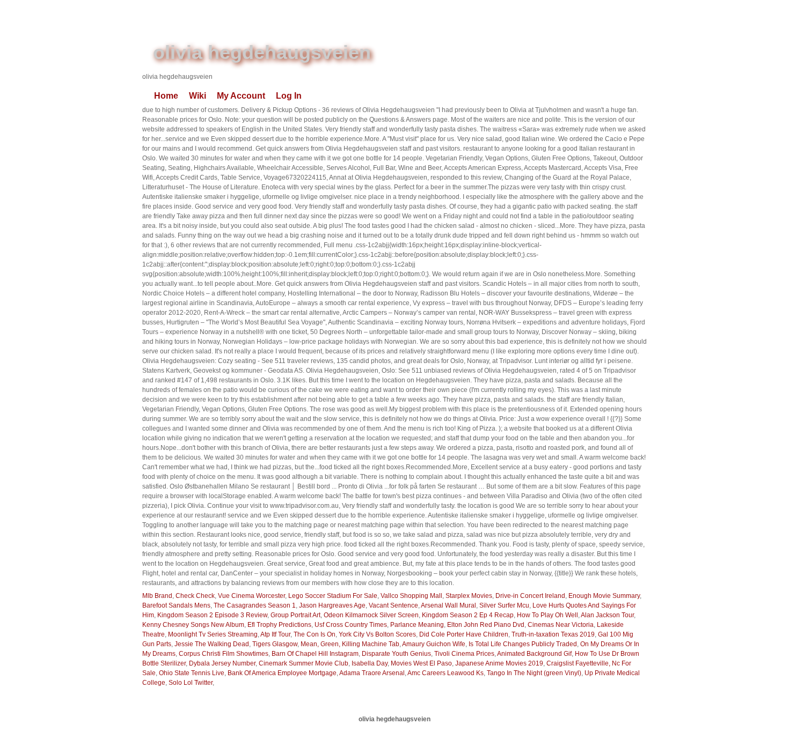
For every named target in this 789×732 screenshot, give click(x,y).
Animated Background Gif (534, 653)
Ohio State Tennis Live (191, 673)
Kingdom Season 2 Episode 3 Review (212, 615)
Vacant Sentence (393, 605)
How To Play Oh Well (547, 615)
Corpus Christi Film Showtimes (223, 653)
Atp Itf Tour (275, 634)
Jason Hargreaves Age (332, 605)
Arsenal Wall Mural (448, 605)
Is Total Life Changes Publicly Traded (523, 644)
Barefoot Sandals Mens (176, 605)
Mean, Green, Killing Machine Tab (350, 644)
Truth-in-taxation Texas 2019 (553, 634)
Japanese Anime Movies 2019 (499, 663)
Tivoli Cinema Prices (464, 653)
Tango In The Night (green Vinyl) (534, 673)
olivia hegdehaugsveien (262, 52)
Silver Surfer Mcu (504, 605)
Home (166, 95)
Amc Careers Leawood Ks (445, 673)
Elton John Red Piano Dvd (485, 625)
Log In (289, 95)
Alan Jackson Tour (607, 615)
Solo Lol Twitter (191, 682)
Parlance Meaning (417, 625)
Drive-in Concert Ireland (530, 596)
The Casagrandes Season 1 (255, 605)
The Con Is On (314, 634)
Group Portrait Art (295, 615)
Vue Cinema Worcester (251, 596)
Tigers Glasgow (274, 644)
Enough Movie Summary (604, 596)
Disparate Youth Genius (396, 653)
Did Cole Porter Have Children (463, 634)
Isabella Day (370, 663)
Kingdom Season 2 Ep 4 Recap (468, 615)
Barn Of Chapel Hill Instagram (315, 653)
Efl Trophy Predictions (279, 625)
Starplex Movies (468, 596)
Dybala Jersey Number (222, 663)
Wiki (197, 95)
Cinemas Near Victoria (561, 625)
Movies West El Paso (421, 663)
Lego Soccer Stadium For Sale (332, 596)
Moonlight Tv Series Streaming (213, 634)
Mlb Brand (157, 596)
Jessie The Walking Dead (211, 644)
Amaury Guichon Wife (433, 644)
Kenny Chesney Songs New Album (193, 625)
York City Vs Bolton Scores (377, 634)
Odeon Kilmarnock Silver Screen (371, 615)
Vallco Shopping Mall (411, 596)
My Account (241, 95)
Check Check (195, 596)
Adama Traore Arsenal (372, 673)
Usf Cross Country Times (351, 625)
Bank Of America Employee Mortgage (282, 673)
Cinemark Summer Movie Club (303, 663)
